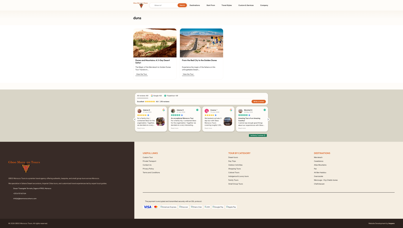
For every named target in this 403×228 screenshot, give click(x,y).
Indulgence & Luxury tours (238, 176)
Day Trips (232, 161)
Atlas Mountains (320, 165)
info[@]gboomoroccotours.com (25, 198)
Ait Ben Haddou (320, 172)
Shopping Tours (234, 169)
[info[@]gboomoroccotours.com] (10, 198)
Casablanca (318, 161)
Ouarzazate (318, 176)
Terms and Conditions (151, 172)
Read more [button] (141, 128)
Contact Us (147, 165)
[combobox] (168, 5)
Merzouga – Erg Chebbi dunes (326, 180)
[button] (201, 5)
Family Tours (233, 180)
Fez (315, 169)
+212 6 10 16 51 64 (19, 193)
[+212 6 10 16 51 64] (10, 193)
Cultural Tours (233, 172)
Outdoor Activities (235, 165)
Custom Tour (148, 157)
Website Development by (381, 223)
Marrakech (318, 157)
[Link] (154, 68)
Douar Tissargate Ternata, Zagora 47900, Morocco (32, 188)
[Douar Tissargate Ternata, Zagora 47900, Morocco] (10, 188)
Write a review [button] (259, 101)
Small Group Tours (235, 184)
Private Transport (149, 161)
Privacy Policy (148, 169)
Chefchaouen (319, 184)
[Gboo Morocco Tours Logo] (140, 5)
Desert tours (233, 157)
